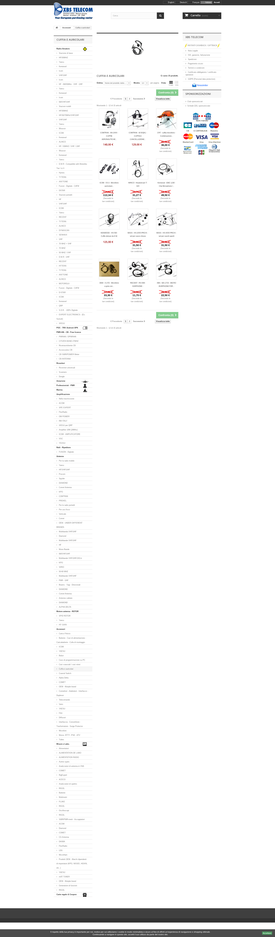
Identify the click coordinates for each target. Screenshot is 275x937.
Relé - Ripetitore (63, 447)
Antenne (60, 456)
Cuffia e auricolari (65, 669)
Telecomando (64, 700)
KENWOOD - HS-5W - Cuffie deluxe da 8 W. (109, 234)
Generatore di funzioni (67, 886)
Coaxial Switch (64, 673)
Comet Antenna (65, 487)
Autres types (63, 762)
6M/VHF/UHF (64, 102)
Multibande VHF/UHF (67, 540)
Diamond (62, 536)
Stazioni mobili (64, 106)
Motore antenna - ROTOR (67, 611)
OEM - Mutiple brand (67, 687)
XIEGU (61, 323)
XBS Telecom (194, 37)
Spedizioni (192, 59)
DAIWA (61, 841)
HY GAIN (62, 625)
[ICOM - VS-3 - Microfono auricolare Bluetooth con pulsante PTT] (109, 169)
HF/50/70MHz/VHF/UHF (68, 115)
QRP (60, 306)
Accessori (60, 629)
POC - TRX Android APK (67, 328)
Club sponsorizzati (195, 101)
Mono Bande (63, 549)
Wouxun (62, 128)
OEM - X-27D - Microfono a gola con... (109, 284)
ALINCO (62, 142)
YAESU (61, 651)
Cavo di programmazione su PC (71, 660)
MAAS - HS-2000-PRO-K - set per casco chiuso (138, 234)
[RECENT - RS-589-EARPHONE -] (138, 269)
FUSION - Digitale (66, 452)
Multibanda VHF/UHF (67, 532)
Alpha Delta (63, 678)
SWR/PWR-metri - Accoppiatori (71, 819)
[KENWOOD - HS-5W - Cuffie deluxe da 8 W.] (109, 219)
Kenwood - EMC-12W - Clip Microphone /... (166, 184)
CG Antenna (63, 837)
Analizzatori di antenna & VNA (71, 766)
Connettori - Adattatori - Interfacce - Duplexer (72, 693)
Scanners (62, 372)
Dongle (61, 376)
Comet (61, 518)
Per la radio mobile (66, 461)
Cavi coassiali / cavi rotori (69, 664)
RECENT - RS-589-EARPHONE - (137, 284)
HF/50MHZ (63, 57)
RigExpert (62, 775)
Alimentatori (63, 748)
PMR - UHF (63, 580)
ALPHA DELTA (64, 607)
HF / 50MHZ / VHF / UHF (69, 146)
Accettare (267, 933)
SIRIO (61, 567)
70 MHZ (61, 248)
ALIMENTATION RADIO (68, 757)
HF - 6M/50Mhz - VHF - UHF (70, 84)
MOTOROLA (63, 283)
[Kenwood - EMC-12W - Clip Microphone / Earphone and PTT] (166, 169)
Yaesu (61, 62)
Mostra (137, 83)
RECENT (62, 217)
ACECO (61, 779)
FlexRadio (62, 412)
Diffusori (62, 717)
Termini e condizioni (195, 68)
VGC (60, 439)
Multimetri (62, 797)
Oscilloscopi (63, 810)
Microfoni (62, 731)
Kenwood (62, 66)
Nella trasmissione (66, 399)
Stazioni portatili (65, 195)
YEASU (61, 443)
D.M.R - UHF (64, 257)
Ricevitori (60, 363)
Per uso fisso (64, 509)
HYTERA (62, 266)
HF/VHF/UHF (64, 470)
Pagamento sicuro (195, 64)
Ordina (100, 83)
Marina (59, 390)
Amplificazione (63, 394)
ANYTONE (63, 182)
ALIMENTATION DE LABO (69, 753)
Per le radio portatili (66, 505)
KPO (60, 492)
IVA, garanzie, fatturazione (198, 55)
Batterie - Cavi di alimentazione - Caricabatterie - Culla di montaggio (71, 640)
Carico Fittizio (64, 633)
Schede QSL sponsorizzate (198, 106)
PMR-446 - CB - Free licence (68, 332)
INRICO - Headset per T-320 (137, 184)
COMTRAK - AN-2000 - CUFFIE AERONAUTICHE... (109, 136)
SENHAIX (62, 235)
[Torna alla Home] (56, 28)
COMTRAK (63, 496)
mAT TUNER (64, 877)
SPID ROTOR (64, 616)
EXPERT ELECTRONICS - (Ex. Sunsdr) (70, 317)
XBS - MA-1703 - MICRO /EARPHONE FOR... (166, 284)
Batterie (61, 793)
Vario (60, 704)
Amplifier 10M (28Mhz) (68, 430)
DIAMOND (63, 483)
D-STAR (62, 292)
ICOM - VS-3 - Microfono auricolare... (109, 184)
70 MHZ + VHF (64, 244)
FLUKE (61, 802)
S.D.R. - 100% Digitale (68, 310)
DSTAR (61, 190)
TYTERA (62, 177)
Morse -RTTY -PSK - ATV (69, 735)
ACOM (61, 403)
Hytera (61, 173)
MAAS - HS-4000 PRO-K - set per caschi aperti (166, 234)
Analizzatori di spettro (67, 784)
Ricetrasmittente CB (67, 345)
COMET (62, 682)
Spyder (61, 478)
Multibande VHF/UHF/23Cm (70, 558)
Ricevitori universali (66, 368)
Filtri (60, 713)
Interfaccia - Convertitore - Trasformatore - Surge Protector (69, 724)
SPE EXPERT (64, 407)
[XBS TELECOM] (80, 11)
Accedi (217, 2)
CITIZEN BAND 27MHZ (68, 341)
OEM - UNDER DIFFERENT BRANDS (69, 525)
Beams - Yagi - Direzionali (69, 585)
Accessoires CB (65, 350)
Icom (60, 71)
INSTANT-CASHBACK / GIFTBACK (202, 45)
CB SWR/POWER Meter (68, 354)
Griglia (171, 85)
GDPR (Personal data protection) (201, 79)
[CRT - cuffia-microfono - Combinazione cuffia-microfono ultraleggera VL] (166, 119)
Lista (176, 85)
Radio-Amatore (63, 49)
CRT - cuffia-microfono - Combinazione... (166, 134)
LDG (60, 850)
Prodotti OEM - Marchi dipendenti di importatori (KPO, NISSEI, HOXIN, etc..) (71, 863)
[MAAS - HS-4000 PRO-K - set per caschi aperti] (166, 219)
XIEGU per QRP (65, 425)
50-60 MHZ (63, 571)
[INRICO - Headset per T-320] (138, 169)
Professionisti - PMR (65, 385)
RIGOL (61, 788)
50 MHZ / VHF (64, 252)
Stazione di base (65, 53)
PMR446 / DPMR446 (67, 337)
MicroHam (62, 855)
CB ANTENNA (64, 359)
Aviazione (60, 381)
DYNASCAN (63, 230)
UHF (60, 239)
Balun (61, 656)
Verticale (62, 514)
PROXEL (62, 501)
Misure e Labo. (63, 744)
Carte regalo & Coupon (66, 894)
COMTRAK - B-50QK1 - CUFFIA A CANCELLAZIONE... (138, 136)
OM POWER (63, 416)
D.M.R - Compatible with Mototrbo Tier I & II (71, 166)
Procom (61, 474)
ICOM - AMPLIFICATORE (69, 434)
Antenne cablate (65, 598)
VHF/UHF (62, 75)
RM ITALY (62, 421)
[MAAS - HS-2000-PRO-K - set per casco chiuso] (138, 219)
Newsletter (202, 85)
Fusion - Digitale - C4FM (68, 186)
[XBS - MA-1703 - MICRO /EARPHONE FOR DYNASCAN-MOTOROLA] (166, 269)
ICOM (61, 133)
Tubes (61, 739)
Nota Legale (192, 51)
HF (59, 199)
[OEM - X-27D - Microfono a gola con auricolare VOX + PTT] (109, 269)
